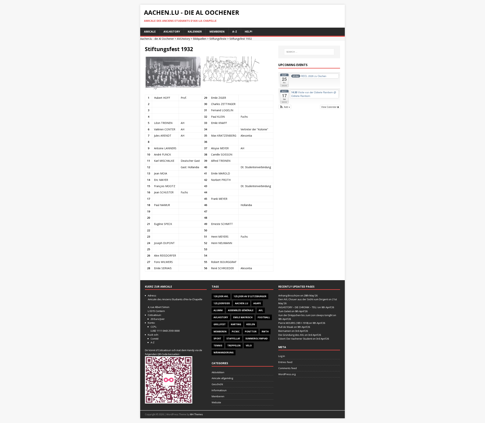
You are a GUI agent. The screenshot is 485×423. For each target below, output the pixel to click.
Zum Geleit (284, 311)
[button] (284, 107)
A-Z (234, 31)
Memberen (217, 31)
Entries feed (285, 362)
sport (217, 338)
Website (216, 402)
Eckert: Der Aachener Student (295, 338)
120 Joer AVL (221, 296)
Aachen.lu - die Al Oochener (157, 38)
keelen (250, 324)
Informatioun (219, 390)
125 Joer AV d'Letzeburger (250, 296)
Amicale (150, 31)
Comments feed (287, 368)
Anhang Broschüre (289, 295)
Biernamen (284, 331)
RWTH (265, 331)
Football (264, 317)
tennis (218, 345)
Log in (281, 356)
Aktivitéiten (218, 372)
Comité (155, 338)
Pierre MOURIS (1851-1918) (293, 323)
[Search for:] (309, 52)
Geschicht (217, 384)
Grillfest (220, 324)
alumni (218, 310)
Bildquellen (199, 38)
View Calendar (329, 106)
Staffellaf (233, 338)
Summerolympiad (256, 338)
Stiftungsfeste (217, 38)
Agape (257, 303)
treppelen (234, 345)
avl (261, 310)
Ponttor (251, 331)
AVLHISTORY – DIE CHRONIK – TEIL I (297, 307)
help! (248, 31)
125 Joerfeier (222, 303)
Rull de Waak (285, 327)
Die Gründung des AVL (291, 335)
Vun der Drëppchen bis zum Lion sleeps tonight (305, 315)
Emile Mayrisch (243, 317)
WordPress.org (287, 374)
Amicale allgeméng (222, 378)
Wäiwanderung (224, 352)
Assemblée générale (240, 310)
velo (249, 345)
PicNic (236, 331)
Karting (236, 324)
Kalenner (195, 31)
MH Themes (196, 414)
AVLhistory (171, 31)
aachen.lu (241, 303)
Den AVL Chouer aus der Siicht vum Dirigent (303, 299)
